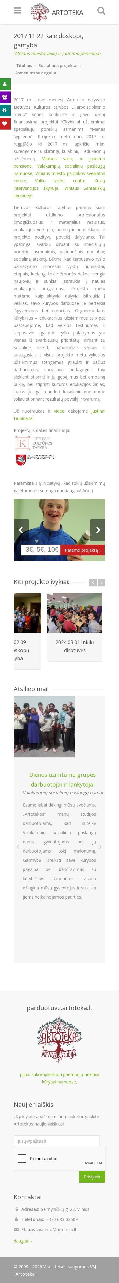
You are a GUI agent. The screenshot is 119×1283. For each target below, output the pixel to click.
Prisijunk (92, 1177)
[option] (74, 627)
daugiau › (23, 1241)
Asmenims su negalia (35, 73)
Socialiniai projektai (58, 65)
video (59, 411)
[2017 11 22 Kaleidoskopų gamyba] (59, 530)
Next (97, 530)
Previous (21, 530)
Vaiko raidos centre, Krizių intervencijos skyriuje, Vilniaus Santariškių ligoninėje (59, 188)
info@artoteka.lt (61, 1229)
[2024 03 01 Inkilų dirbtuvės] (74, 613)
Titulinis (24, 65)
